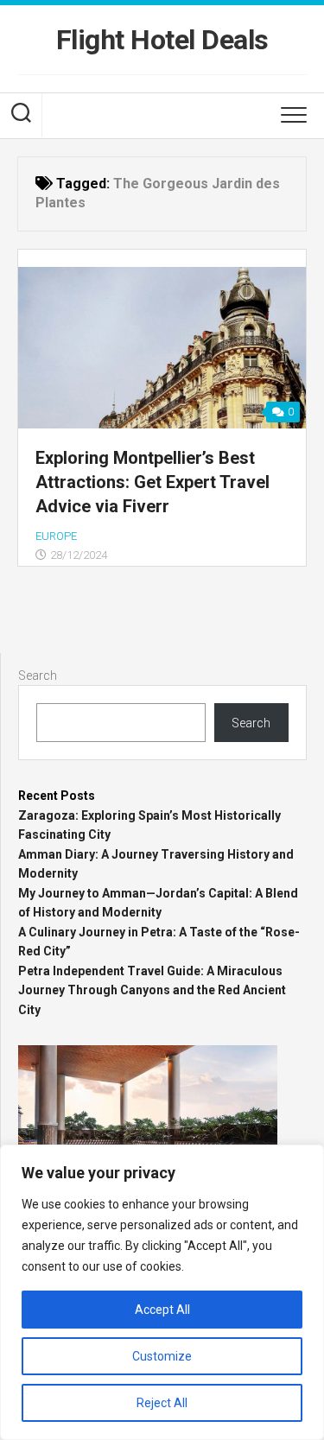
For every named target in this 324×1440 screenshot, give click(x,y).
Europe (56, 536)
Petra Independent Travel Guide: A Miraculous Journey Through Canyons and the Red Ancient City (152, 990)
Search (37, 675)
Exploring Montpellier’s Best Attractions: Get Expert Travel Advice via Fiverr (152, 482)
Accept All (162, 1309)
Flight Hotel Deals (162, 39)
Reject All (162, 1403)
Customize (162, 1356)
